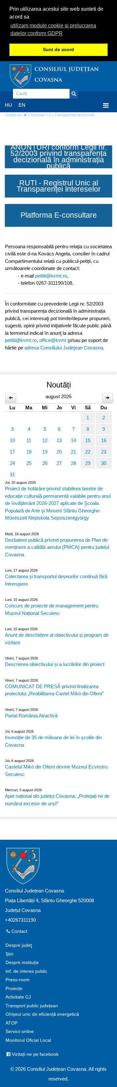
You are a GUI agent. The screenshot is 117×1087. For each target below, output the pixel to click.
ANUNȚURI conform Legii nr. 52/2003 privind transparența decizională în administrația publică (58, 157)
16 (103, 440)
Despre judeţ (19, 945)
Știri (9, 954)
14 (73, 440)
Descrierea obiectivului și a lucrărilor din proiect (54, 664)
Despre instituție (22, 962)
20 (59, 452)
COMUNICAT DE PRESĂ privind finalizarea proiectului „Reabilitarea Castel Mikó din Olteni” (54, 690)
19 (44, 452)
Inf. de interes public (26, 971)
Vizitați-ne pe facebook (34, 1054)
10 (12, 440)
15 (87, 440)
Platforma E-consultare (58, 215)
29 (87, 463)
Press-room (18, 979)
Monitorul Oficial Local (28, 1040)
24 (12, 463)
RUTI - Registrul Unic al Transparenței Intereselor (59, 186)
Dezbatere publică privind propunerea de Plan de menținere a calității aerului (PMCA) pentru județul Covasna (57, 547)
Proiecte (14, 988)
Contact (18, 931)
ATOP (12, 1023)
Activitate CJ (40, 115)
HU (8, 105)
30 (103, 463)
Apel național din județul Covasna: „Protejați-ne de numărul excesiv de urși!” (57, 799)
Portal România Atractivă (31, 715)
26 (44, 463)
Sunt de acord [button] (58, 49)
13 (59, 440)
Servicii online (20, 1031)
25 (29, 463)
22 (87, 452)
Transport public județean (32, 1005)
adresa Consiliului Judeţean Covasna (63, 347)
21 (73, 452)
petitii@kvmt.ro (51, 276)
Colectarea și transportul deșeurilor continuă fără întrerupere (56, 580)
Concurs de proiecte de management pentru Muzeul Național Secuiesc (51, 609)
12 (44, 440)
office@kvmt (52, 340)
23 (103, 452)
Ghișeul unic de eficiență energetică (42, 1014)
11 (28, 440)
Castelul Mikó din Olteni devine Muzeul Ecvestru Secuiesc (56, 770)
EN (22, 105)
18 (29, 452)
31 (12, 474)
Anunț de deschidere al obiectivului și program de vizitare (57, 638)
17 (12, 452)
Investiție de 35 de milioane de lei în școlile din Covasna (53, 741)
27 (59, 463)
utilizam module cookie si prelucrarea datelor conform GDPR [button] (53, 29)
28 (73, 463)
